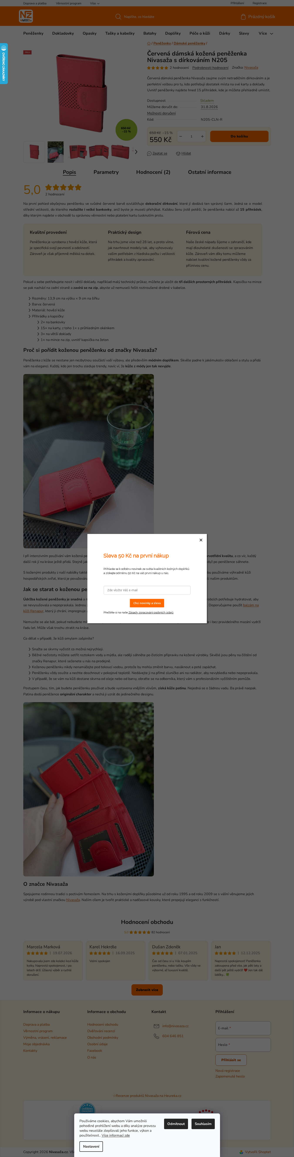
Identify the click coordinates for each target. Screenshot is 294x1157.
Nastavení (91, 1146)
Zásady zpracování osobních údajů (150, 612)
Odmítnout (176, 1123)
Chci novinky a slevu (147, 603)
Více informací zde (116, 1135)
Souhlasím (203, 1123)
